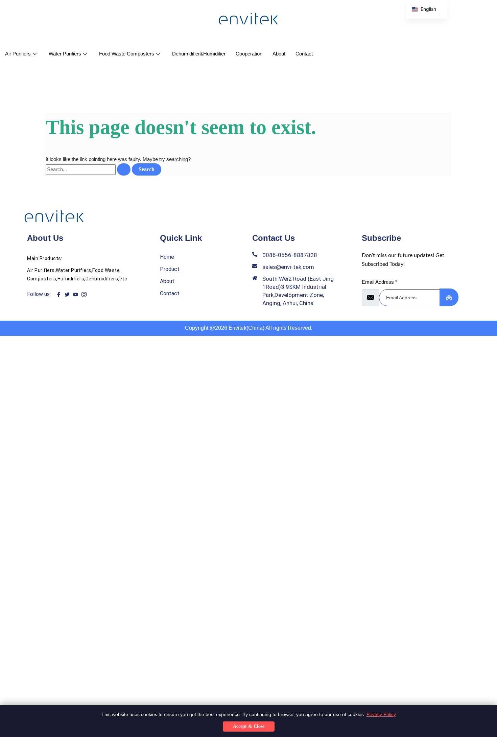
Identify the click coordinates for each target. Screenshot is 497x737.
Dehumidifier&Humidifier (199, 53)
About (279, 53)
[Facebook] (58, 294)
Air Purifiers (18, 53)
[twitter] (67, 294)
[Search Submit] (124, 169)
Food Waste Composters (126, 53)
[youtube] (75, 294)
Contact (304, 53)
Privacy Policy (381, 714)
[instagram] (84, 294)
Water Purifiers (65, 53)
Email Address (379, 282)
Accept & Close (248, 726)
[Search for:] (89, 169)
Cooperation (249, 53)
